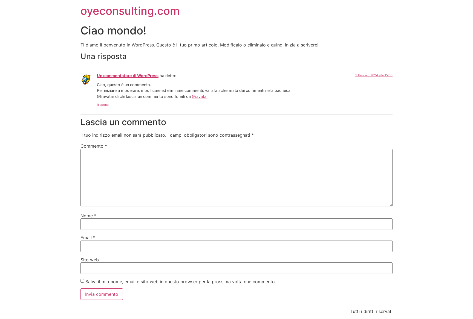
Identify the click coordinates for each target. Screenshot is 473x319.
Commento (93, 146)
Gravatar (199, 96)
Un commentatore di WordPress (127, 75)
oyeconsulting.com (130, 10)
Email (87, 237)
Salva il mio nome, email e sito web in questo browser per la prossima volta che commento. (180, 281)
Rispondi (103, 105)
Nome (88, 215)
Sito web (89, 259)
